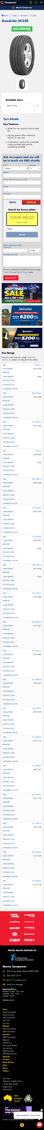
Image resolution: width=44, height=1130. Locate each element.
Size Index (6, 1078)
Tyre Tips (6, 1023)
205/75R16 (36, 651)
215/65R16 (36, 708)
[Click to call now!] (31, 2)
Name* (6, 172)
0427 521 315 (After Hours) (16, 980)
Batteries (6, 1040)
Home (6, 15)
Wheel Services (8, 1051)
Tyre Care (6, 1020)
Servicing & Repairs (10, 1045)
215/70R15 (36, 508)
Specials (6, 1056)
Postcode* (7, 194)
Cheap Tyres (7, 1089)
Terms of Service (22, 272)
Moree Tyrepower (23, 7)
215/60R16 (36, 679)
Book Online (8, 1062)
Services (6, 1034)
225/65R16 (36, 852)
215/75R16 (36, 794)
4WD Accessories (9, 1037)
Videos (6, 1071)
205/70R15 (36, 479)
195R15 (38, 451)
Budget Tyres (7, 1087)
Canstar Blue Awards (10, 1084)
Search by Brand (9, 1018)
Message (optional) (10, 254)
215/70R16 (36, 737)
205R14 (38, 365)
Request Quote (10, 278)
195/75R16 (36, 565)
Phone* (15, 179)
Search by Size (8, 1015)
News (5, 1068)
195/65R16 (36, 537)
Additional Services (10, 1054)
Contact (6, 1059)
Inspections (7, 1043)
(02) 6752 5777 (14, 975)
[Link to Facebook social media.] (22, 1125)
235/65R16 (36, 881)
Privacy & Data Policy (15, 1120)
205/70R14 (36, 393)
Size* (5, 165)
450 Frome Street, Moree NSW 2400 (23, 971)
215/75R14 (36, 422)
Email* (5, 187)
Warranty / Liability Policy (12, 1081)
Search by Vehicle (9, 1012)
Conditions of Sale (28, 1120)
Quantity (32, 165)
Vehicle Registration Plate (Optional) (12, 246)
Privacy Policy (8, 272)
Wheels (6, 1026)
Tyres (5, 1009)
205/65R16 (36, 622)
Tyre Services (7, 1048)
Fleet (5, 1065)
